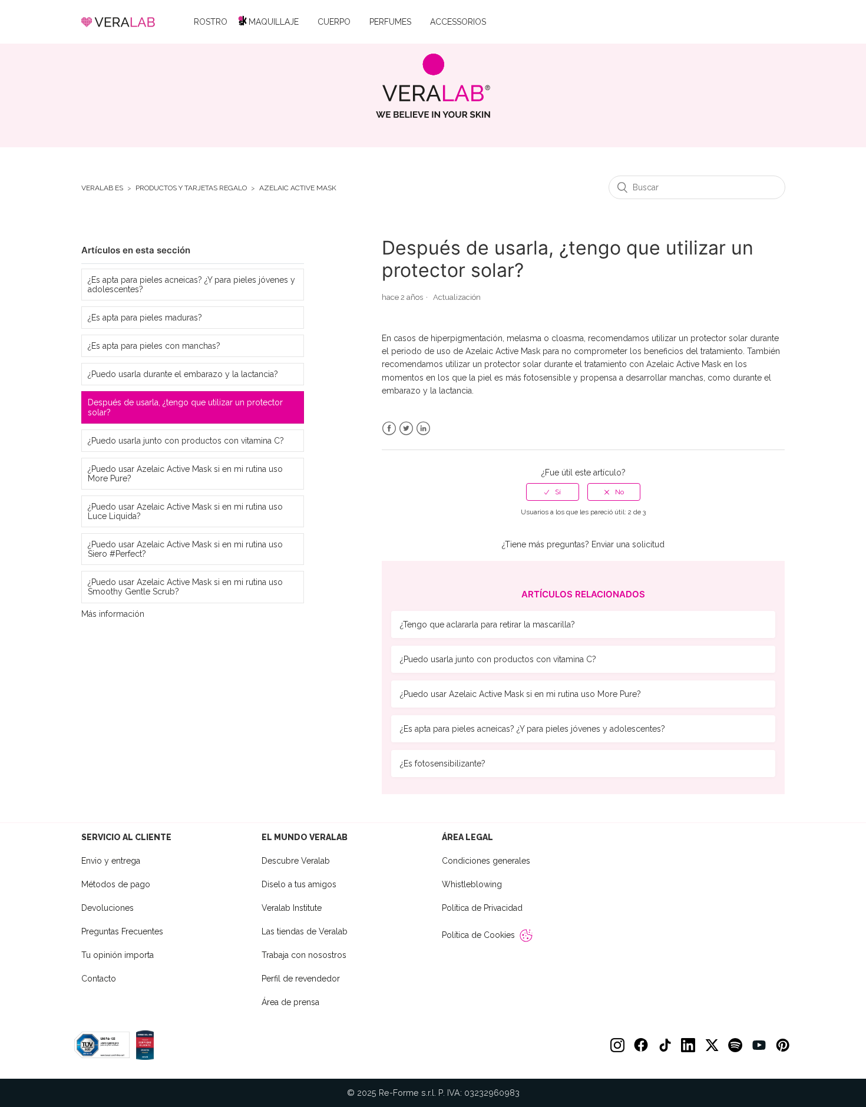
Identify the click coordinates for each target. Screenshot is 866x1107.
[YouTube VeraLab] (759, 1045)
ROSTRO (210, 22)
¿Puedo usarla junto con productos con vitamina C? (186, 440)
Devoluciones (107, 908)
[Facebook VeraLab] (641, 1045)
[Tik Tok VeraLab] (664, 1045)
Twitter (406, 428)
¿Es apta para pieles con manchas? (154, 346)
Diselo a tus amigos (299, 884)
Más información (112, 614)
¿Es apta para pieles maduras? (145, 317)
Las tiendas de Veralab (305, 931)
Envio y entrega (110, 860)
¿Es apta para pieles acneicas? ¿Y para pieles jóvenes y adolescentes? (191, 284)
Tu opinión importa (117, 955)
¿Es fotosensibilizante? (442, 763)
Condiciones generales (486, 860)
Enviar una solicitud (628, 544)
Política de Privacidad (482, 908)
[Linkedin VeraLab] (688, 1045)
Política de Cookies (478, 935)
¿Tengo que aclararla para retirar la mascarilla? (487, 624)
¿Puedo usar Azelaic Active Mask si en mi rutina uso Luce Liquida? (185, 511)
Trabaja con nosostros (304, 955)
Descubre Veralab (296, 860)
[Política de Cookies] (526, 935)
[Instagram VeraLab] (617, 1045)
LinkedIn (423, 428)
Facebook (389, 428)
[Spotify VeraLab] (735, 1045)
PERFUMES (390, 22)
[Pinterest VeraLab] (782, 1045)
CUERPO (334, 22)
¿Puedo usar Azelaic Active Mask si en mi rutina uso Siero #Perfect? (185, 549)
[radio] (552, 492)
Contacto (98, 978)
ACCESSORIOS (458, 22)
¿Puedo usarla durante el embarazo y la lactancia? (183, 374)
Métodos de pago (115, 884)
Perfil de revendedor (301, 978)
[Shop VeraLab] (433, 85)
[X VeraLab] (711, 1045)
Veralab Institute (292, 908)
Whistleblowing (472, 884)
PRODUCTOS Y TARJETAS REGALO (191, 188)
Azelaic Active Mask (297, 188)
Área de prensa (290, 1002)
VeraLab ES (102, 188)
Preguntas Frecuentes (122, 931)
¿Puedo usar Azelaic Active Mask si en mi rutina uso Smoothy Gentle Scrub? (185, 586)
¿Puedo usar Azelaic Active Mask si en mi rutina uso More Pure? (185, 473)
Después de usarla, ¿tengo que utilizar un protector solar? (185, 407)
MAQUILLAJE (274, 22)
